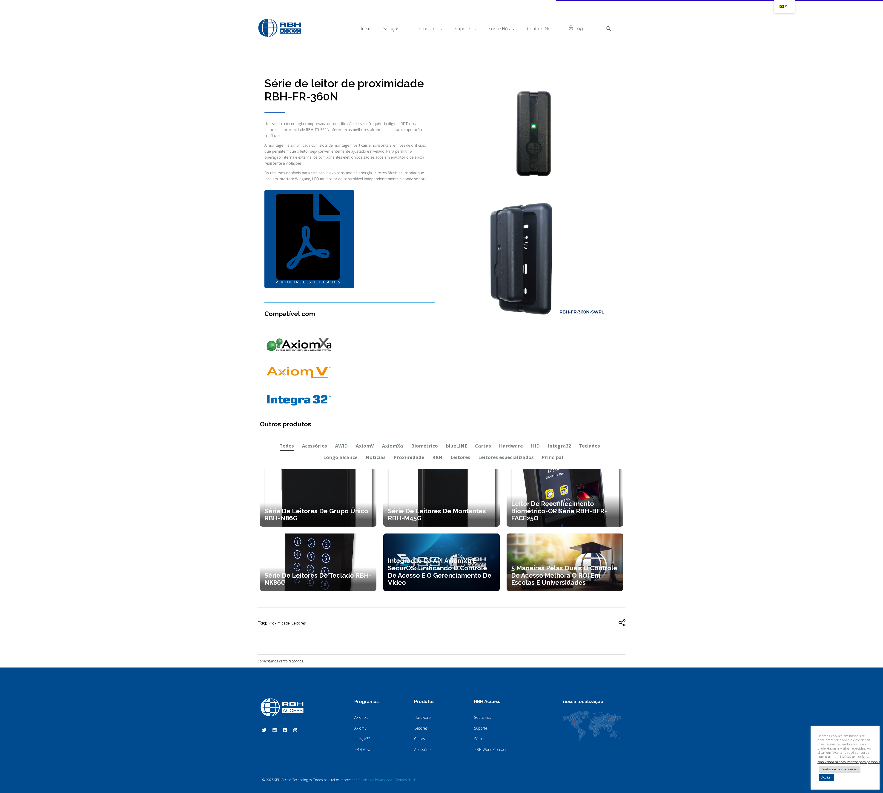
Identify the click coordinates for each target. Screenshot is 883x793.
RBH (437, 457)
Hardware (511, 446)
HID (535, 446)
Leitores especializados (506, 457)
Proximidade (409, 457)
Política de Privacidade (375, 780)
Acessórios (314, 446)
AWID (341, 446)
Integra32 (559, 446)
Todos (287, 446)
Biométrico (424, 446)
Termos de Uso (407, 780)
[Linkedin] (274, 730)
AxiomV (365, 446)
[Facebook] (285, 730)
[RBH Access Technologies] (280, 27)
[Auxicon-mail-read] (295, 730)
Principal (552, 457)
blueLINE (456, 446)
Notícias (376, 457)
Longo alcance (340, 457)
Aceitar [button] (826, 777)
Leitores (460, 457)
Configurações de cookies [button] (839, 769)
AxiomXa (392, 446)
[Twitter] (264, 730)
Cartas (483, 446)
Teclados (589, 446)
